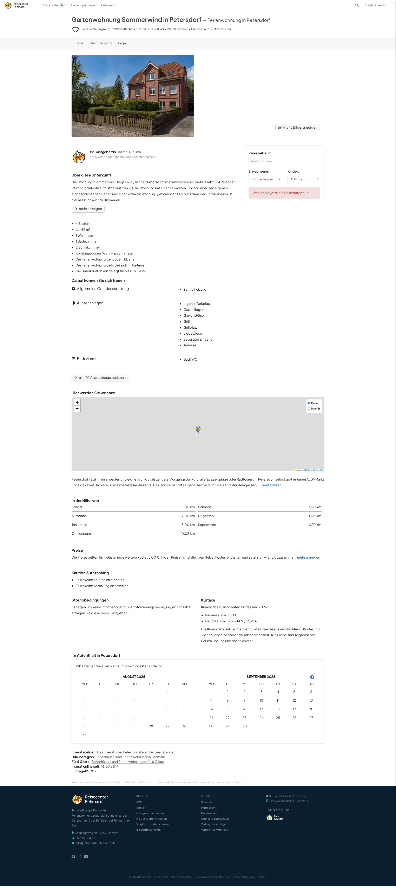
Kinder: (293, 171)
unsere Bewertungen (149, 829)
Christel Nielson (128, 152)
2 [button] (184, 691)
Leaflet (299, 470)
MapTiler (307, 470)
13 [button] (134, 709)
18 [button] (100, 717)
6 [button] (134, 700)
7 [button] (151, 700)
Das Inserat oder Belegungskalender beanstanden (136, 752)
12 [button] (117, 709)
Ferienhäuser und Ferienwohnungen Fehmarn (130, 757)
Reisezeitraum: (261, 153)
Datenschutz (209, 813)
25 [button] (101, 726)
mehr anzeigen (90, 208)
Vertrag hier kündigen (214, 824)
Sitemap (206, 802)
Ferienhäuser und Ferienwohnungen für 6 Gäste (127, 761)
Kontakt (141, 807)
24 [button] (84, 726)
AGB (139, 802)
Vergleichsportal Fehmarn (152, 824)
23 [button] (184, 717)
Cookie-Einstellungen (215, 818)
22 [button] (167, 717)
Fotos (79, 43)
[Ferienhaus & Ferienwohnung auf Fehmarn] (21, 4)
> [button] (311, 676)
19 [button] (117, 717)
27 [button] (134, 726)
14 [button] (151, 709)
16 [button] (184, 709)
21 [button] (151, 717)
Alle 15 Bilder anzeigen (299, 127)
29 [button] (167, 726)
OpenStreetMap (318, 470)
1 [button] (167, 691)
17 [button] (84, 717)
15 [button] (167, 709)
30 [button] (184, 726)
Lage (122, 43)
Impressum (208, 807)
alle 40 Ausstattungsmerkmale (102, 377)
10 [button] (84, 709)
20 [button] (134, 717)
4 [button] (101, 700)
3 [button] (84, 700)
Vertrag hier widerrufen (215, 829)
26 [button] (117, 726)
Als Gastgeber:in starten (151, 818)
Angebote (52, 5)
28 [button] (151, 726)
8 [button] (167, 700)
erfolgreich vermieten (150, 813)
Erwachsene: (259, 171)
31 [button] (84, 735)
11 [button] (100, 709)
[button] (198, 430)
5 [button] (117, 700)
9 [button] (184, 700)
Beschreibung (101, 43)
